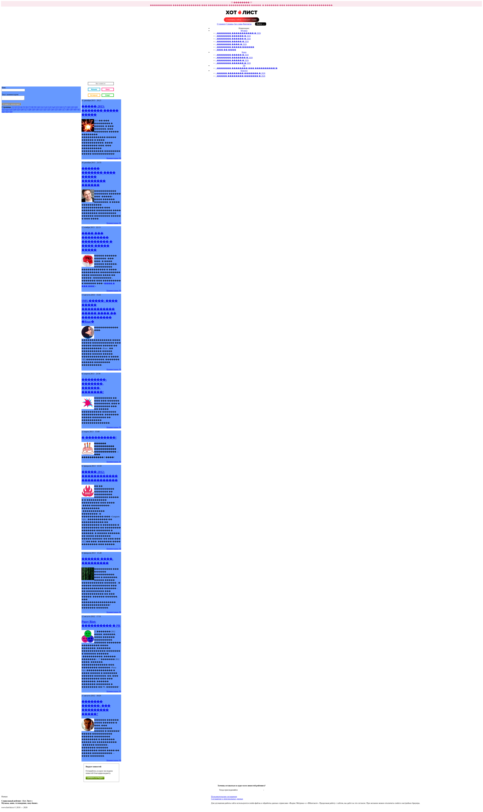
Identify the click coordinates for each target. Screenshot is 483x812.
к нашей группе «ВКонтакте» (250, 790)
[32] (44, 109)
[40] (75, 109)
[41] (78, 109)
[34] (52, 109)
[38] (67, 109)
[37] (63, 109)
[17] (64, 107)
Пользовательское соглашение (224, 797)
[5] (24, 107)
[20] (76, 107)
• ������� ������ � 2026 (233, 36)
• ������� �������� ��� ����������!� (246, 68)
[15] (57, 107)
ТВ (244, 65)
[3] (18, 107)
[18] (68, 107)
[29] (33, 109)
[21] (3, 109)
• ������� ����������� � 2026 (238, 33)
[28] (29, 109)
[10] (38, 107)
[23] (10, 109)
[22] (7, 109)
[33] (48, 109)
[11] (42, 107)
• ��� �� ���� (226, 50)
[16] (61, 107)
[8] (32, 107)
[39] (71, 109)
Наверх (4, 797)
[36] (60, 109)
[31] (41, 109)
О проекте (221, 24)
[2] (16, 107)
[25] (18, 109)
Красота (244, 71)
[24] (14, 109)
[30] (37, 109)
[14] (53, 107)
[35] (56, 109)
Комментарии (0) (114, 158)
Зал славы (238, 24)
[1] (13, 107)
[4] (21, 107)
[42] (3, 112)
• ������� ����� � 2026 (232, 41)
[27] (26, 109)
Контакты (247, 24)
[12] (45, 107)
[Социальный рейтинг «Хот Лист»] (241, 15)
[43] (7, 112)
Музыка (244, 30)
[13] (49, 107)
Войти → (261, 24)
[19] (72, 107)
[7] (29, 107)
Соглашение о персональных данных (227, 799)
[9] (35, 107)
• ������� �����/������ (235, 47)
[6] (27, 107)
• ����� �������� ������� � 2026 (240, 73)
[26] (22, 109)
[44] (10, 112)
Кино (244, 52)
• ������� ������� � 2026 (234, 58)
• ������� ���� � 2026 (231, 44)
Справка (230, 24)
